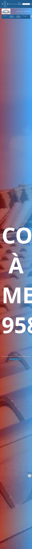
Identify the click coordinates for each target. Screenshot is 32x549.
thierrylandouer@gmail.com (13, 4)
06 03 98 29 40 (28, 11)
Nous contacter (19, 359)
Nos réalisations (12, 359)
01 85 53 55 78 (21, 11)
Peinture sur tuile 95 (25, 16)
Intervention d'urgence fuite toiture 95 (11, 17)
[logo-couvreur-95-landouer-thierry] (6, 13)
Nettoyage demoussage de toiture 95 (18, 17)
